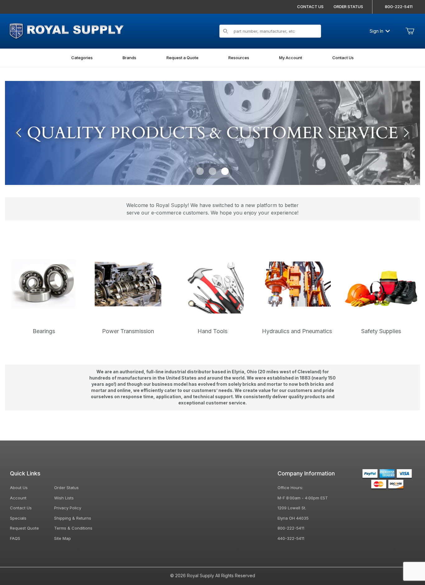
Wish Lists (64, 497)
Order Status (66, 487)
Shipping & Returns (72, 518)
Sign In (376, 31)
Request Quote (24, 528)
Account (18, 497)
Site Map (62, 538)
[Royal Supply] (66, 30)
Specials (18, 518)
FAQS (15, 538)
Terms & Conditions (73, 528)
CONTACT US (310, 6)
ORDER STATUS (348, 6)
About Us (19, 487)
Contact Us (21, 507)
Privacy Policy (67, 507)
